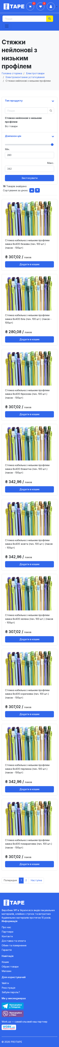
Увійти (5, 983)
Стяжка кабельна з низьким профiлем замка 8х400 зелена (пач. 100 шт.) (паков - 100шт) (29, 619)
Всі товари (11, 126)
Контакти (7, 936)
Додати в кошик (29, 264)
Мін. (7, 149)
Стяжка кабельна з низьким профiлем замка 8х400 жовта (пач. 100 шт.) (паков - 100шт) (29, 544)
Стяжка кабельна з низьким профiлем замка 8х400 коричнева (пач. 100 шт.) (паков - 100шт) (27, 694)
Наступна (36, 880)
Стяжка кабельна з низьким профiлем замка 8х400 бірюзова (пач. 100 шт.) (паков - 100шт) (27, 394)
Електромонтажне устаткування (25, 77)
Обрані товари (10, 966)
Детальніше (30, 232)
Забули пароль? (11, 992)
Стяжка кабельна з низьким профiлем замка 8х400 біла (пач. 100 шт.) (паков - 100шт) (28, 319)
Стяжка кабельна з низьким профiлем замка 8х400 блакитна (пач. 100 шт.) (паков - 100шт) (27, 469)
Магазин (6, 971)
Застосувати (29, 178)
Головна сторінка (12, 73)
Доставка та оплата (14, 940)
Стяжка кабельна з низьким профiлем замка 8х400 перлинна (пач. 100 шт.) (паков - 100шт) (27, 768)
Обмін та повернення (14, 945)
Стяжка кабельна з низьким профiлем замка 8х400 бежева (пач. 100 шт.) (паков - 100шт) (27, 244)
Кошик (5, 962)
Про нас (6, 927)
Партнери (7, 931)
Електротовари (35, 73)
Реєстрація (8, 987)
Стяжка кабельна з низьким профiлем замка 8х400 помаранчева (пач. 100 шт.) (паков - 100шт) (28, 844)
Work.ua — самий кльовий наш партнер (24, 1021)
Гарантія (7, 949)
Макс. (50, 162)
